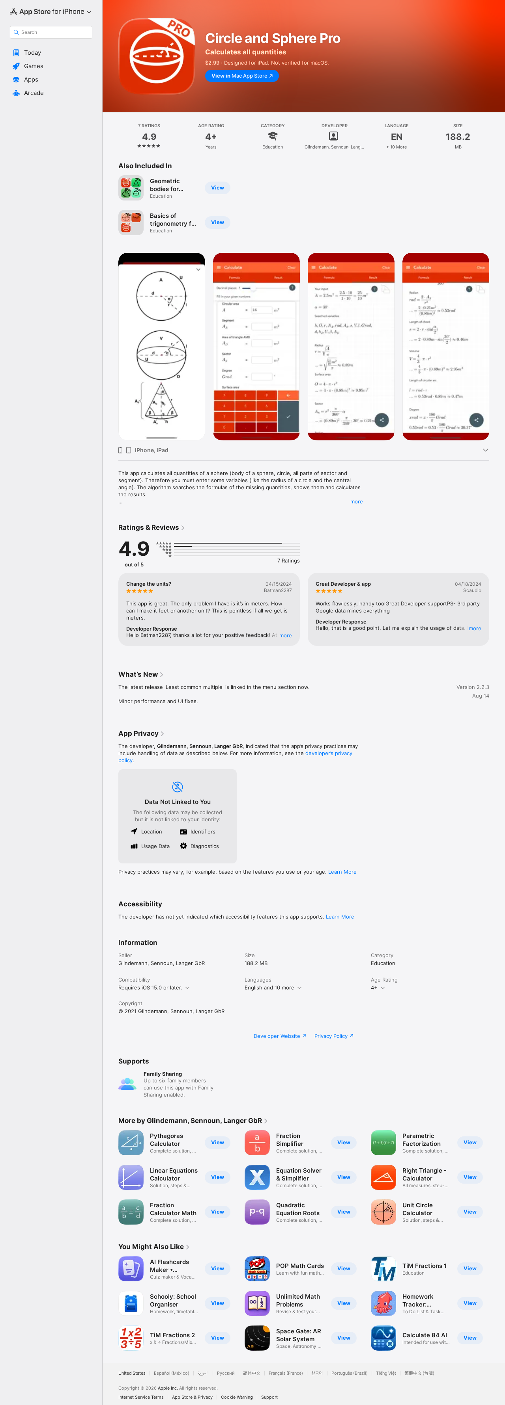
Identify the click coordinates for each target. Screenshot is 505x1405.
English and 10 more (269, 987)
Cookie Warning (237, 1397)
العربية (203, 1373)
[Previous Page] (110, 346)
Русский (226, 1373)
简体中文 (251, 1373)
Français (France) (286, 1373)
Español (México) (171, 1373)
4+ (374, 987)
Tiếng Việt (386, 1373)
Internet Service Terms (141, 1397)
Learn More (342, 872)
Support (269, 1397)
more (356, 501)
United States (132, 1373)
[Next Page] (497, 346)
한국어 (317, 1373)
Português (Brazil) (349, 1373)
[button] (51, 53)
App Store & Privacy (192, 1397)
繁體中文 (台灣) (419, 1373)
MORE (285, 635)
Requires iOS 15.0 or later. (150, 987)
